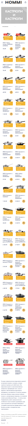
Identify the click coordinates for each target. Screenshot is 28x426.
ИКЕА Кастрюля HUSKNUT (7, 196)
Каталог (3, 420)
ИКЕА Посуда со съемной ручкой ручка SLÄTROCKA (8, 240)
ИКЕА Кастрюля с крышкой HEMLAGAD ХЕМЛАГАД (20, 350)
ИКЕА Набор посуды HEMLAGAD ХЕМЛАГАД (6, 350)
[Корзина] (25, 2)
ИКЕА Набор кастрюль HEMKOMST (18, 175)
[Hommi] (13, 2)
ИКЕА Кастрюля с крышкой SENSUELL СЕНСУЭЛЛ (8, 371)
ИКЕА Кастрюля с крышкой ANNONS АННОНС (20, 45)
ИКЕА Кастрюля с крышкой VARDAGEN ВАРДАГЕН (20, 263)
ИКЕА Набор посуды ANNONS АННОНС (7, 44)
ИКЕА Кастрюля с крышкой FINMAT (8, 261)
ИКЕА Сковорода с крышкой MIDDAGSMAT (7, 66)
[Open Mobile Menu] (2, 2)
